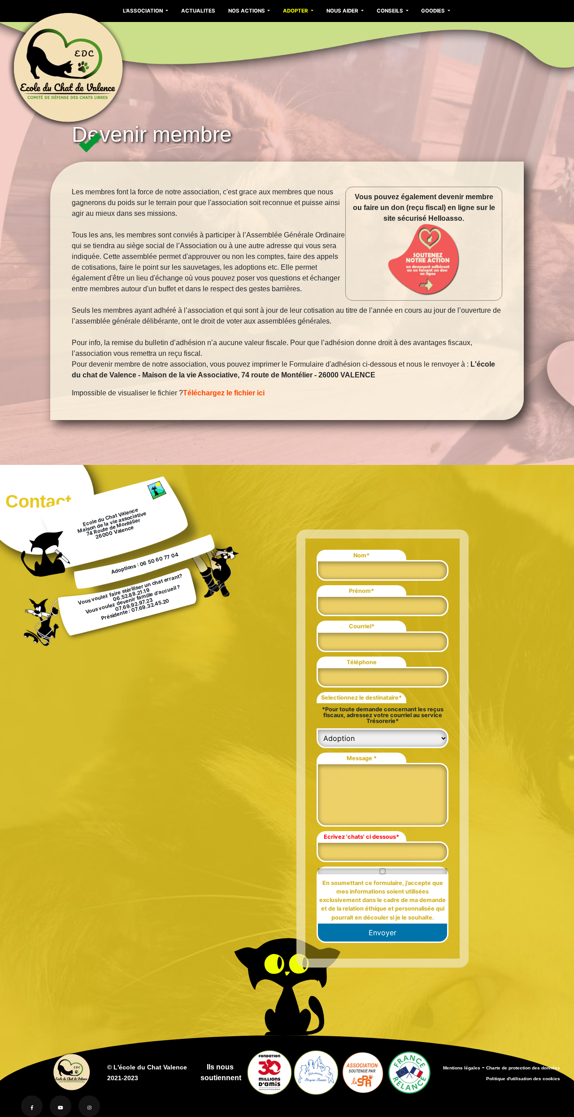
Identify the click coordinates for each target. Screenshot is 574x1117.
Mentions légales (461, 1067)
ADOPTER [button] (296, 11)
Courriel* (361, 626)
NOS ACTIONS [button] (247, 11)
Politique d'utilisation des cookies (523, 1078)
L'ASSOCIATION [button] (143, 11)
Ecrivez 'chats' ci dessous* (361, 836)
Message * (362, 758)
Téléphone (362, 662)
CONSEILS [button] (390, 11)
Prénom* (361, 590)
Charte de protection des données (523, 1067)
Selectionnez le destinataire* (361, 697)
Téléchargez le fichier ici (224, 393)
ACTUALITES (198, 11)
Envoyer (382, 932)
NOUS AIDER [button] (343, 11)
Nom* (361, 555)
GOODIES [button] (433, 11)
